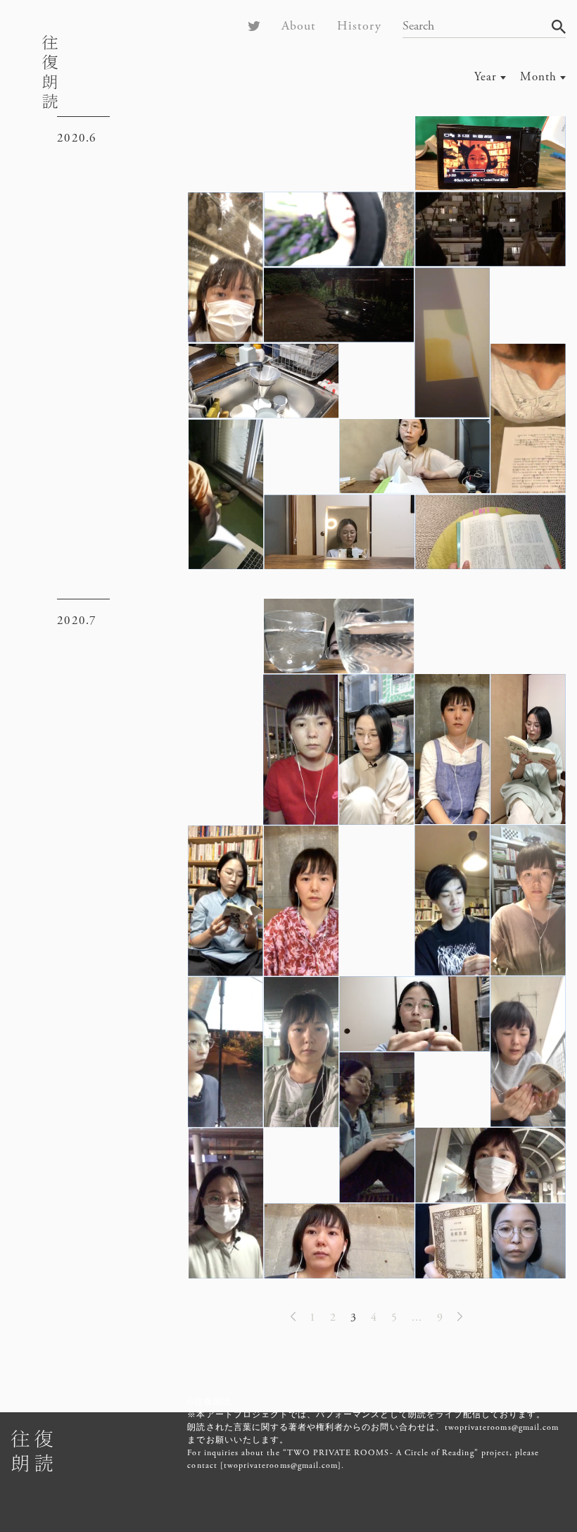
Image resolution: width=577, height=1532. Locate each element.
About (298, 26)
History (359, 26)
